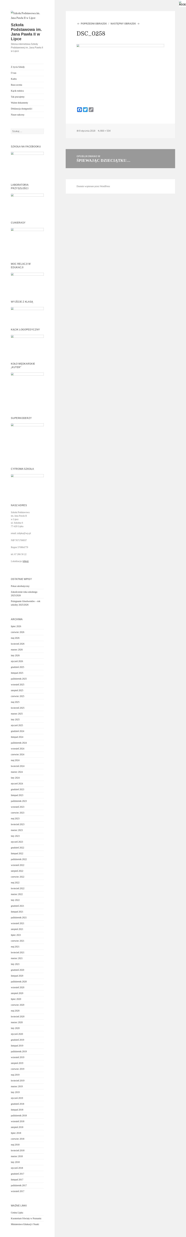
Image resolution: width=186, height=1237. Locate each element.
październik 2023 (19, 801)
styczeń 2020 (17, 1034)
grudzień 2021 (17, 906)
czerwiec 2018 (17, 1139)
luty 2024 (15, 777)
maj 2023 (15, 818)
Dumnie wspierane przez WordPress (93, 186)
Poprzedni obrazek (94, 23)
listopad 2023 (17, 795)
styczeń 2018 (17, 1168)
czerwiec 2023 (17, 812)
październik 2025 (19, 678)
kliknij (25, 561)
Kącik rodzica (17, 91)
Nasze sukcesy (17, 114)
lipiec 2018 (16, 1133)
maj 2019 (15, 1074)
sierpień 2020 (17, 993)
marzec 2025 (17, 713)
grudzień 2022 (17, 847)
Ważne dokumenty (19, 102)
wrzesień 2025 (17, 684)
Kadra (14, 79)
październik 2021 (19, 917)
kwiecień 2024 (17, 766)
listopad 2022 (17, 853)
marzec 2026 (17, 649)
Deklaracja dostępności (21, 108)
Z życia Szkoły (18, 67)
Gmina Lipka (17, 1212)
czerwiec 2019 (17, 1069)
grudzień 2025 (17, 667)
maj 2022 (15, 882)
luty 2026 (15, 655)
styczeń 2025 (17, 725)
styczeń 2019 (17, 1098)
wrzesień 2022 (17, 865)
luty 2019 (15, 1092)
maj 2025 (15, 702)
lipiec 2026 (16, 626)
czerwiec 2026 (17, 632)
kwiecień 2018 (17, 1150)
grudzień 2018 (17, 1104)
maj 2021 (15, 946)
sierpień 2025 (17, 690)
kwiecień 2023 (17, 824)
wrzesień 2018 (17, 1121)
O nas (13, 73)
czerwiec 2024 (17, 754)
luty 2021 (15, 964)
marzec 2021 (17, 958)
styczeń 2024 (17, 783)
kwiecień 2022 (17, 888)
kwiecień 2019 (17, 1080)
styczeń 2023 (17, 842)
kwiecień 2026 (17, 644)
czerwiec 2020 (17, 1005)
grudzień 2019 (17, 1040)
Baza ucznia (16, 85)
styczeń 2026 (17, 661)
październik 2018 (19, 1115)
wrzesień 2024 (17, 748)
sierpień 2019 (17, 1063)
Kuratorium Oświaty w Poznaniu (26, 1218)
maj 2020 (15, 1010)
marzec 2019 (17, 1086)
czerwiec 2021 (17, 941)
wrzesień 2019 (17, 1057)
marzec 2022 (17, 894)
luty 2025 (15, 719)
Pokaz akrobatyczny (20, 586)
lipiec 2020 (16, 999)
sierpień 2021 (17, 929)
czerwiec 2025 (17, 696)
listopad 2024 (17, 737)
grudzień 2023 (17, 789)
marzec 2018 (17, 1156)
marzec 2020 (17, 1022)
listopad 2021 (17, 911)
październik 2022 (19, 859)
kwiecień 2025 (17, 708)
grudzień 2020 (17, 970)
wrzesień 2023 (17, 807)
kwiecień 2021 (17, 952)
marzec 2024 (17, 772)
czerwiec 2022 (17, 876)
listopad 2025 (17, 673)
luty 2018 (15, 1162)
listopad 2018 (17, 1109)
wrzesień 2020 (17, 987)
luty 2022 (15, 900)
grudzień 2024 (17, 731)
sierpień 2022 (17, 871)
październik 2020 (19, 981)
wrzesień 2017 (17, 1191)
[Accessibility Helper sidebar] (182, 3)
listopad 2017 (17, 1179)
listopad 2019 (17, 1045)
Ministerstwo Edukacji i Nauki (25, 1224)
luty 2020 (15, 1028)
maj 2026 (15, 638)
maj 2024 (15, 760)
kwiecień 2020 (17, 1016)
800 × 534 (105, 131)
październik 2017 (19, 1185)
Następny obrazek (123, 23)
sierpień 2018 (17, 1127)
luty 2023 (15, 836)
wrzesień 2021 (17, 923)
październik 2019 (19, 1051)
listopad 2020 (17, 975)
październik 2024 (19, 743)
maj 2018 (15, 1144)
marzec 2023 (17, 830)
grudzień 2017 (17, 1174)
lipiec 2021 (16, 935)
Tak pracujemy (18, 97)
